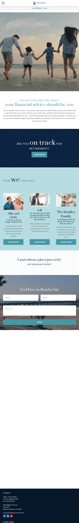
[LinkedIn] (7, 516)
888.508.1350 (13, 499)
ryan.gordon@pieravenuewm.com (13, 513)
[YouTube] (11, 516)
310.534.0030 (12, 497)
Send (39, 322)
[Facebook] (4, 516)
